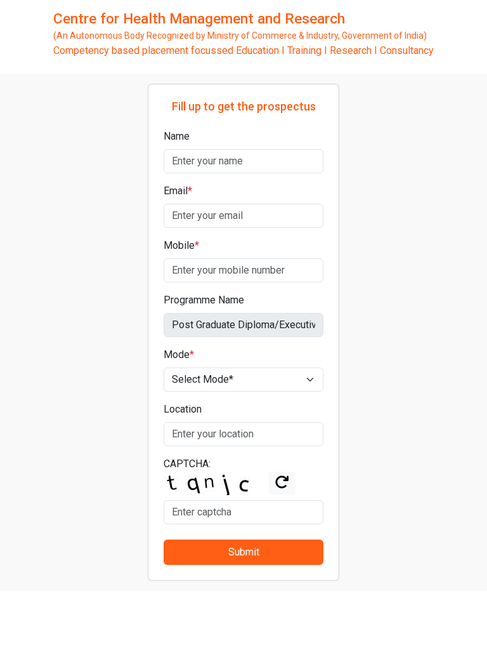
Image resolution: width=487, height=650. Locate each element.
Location (183, 409)
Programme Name (204, 300)
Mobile (181, 245)
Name (177, 136)
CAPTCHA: (187, 464)
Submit (243, 552)
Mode (179, 354)
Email (178, 191)
